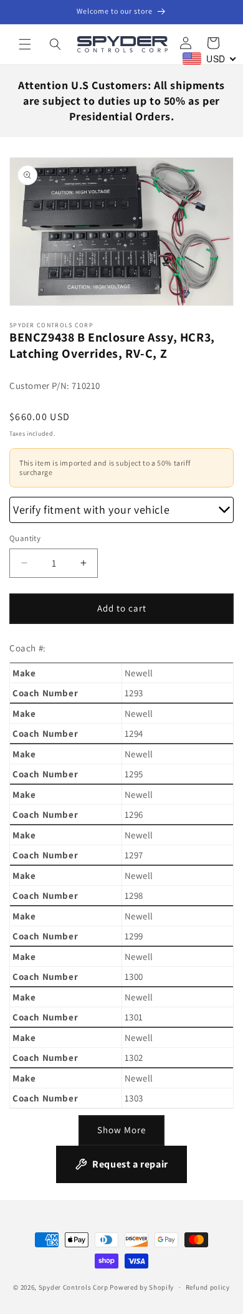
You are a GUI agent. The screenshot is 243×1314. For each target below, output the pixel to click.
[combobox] (210, 58)
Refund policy (208, 1287)
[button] (25, 44)
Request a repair (130, 1164)
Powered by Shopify (142, 1287)
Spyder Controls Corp (73, 1287)
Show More (121, 1130)
